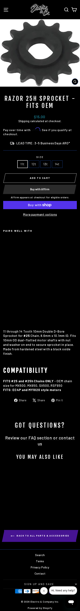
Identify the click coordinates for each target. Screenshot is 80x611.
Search (40, 555)
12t (34, 164)
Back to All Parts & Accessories (42, 535)
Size (40, 157)
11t (22, 164)
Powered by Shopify (40, 608)
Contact (40, 573)
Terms (40, 561)
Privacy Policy (40, 567)
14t (57, 164)
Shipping (24, 121)
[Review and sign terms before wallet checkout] (40, 209)
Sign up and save (39, 584)
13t (45, 164)
